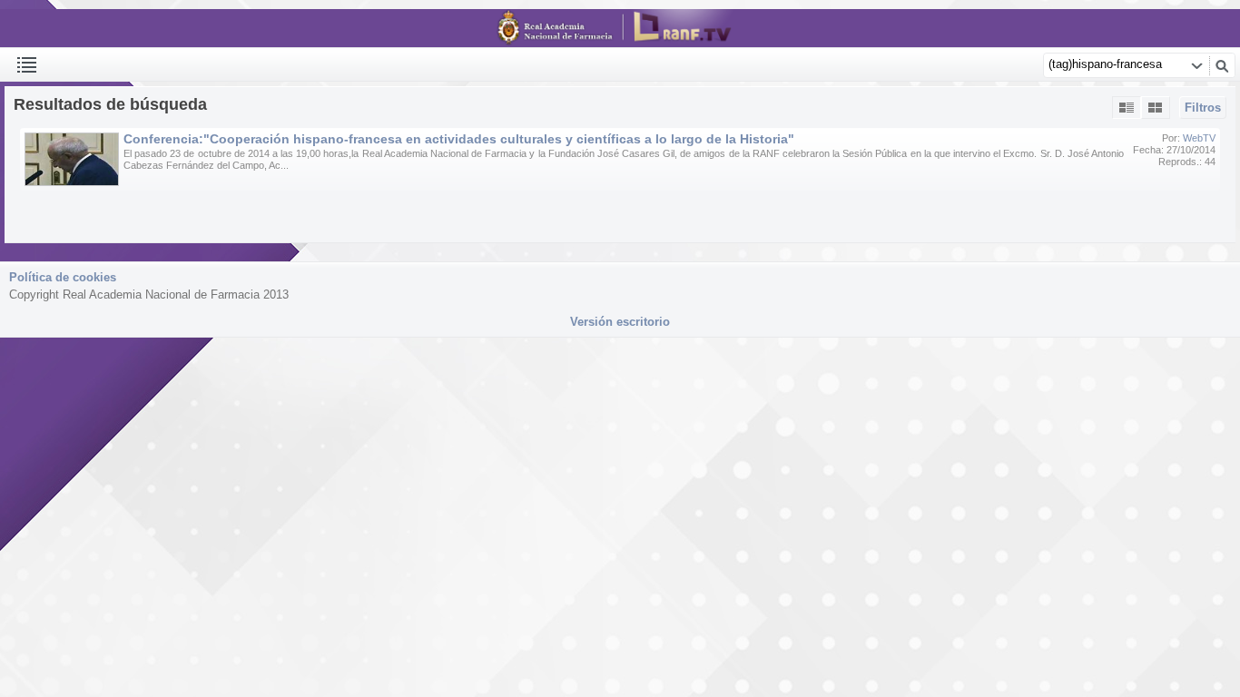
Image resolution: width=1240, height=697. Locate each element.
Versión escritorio (620, 322)
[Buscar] (1222, 65)
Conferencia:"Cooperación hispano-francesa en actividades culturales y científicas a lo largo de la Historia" (458, 139)
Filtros (1203, 107)
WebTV (1199, 138)
